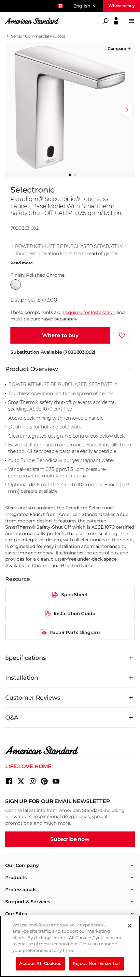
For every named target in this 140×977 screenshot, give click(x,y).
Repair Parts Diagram (74, 632)
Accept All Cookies (40, 963)
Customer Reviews (32, 697)
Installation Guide (74, 613)
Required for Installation (89, 312)
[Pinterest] (44, 781)
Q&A (11, 717)
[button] (120, 48)
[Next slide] (127, 110)
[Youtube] (56, 781)
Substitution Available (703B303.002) (52, 352)
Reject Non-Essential (96, 963)
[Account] (116, 20)
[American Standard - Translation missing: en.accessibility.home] (70, 750)
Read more (21, 263)
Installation (21, 677)
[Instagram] (32, 781)
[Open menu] (131, 21)
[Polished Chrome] (15, 284)
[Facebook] (9, 781)
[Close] (129, 926)
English (81, 6)
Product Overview (31, 369)
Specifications (25, 657)
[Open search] (106, 21)
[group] (70, 107)
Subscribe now (70, 839)
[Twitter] (21, 781)
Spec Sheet (74, 594)
